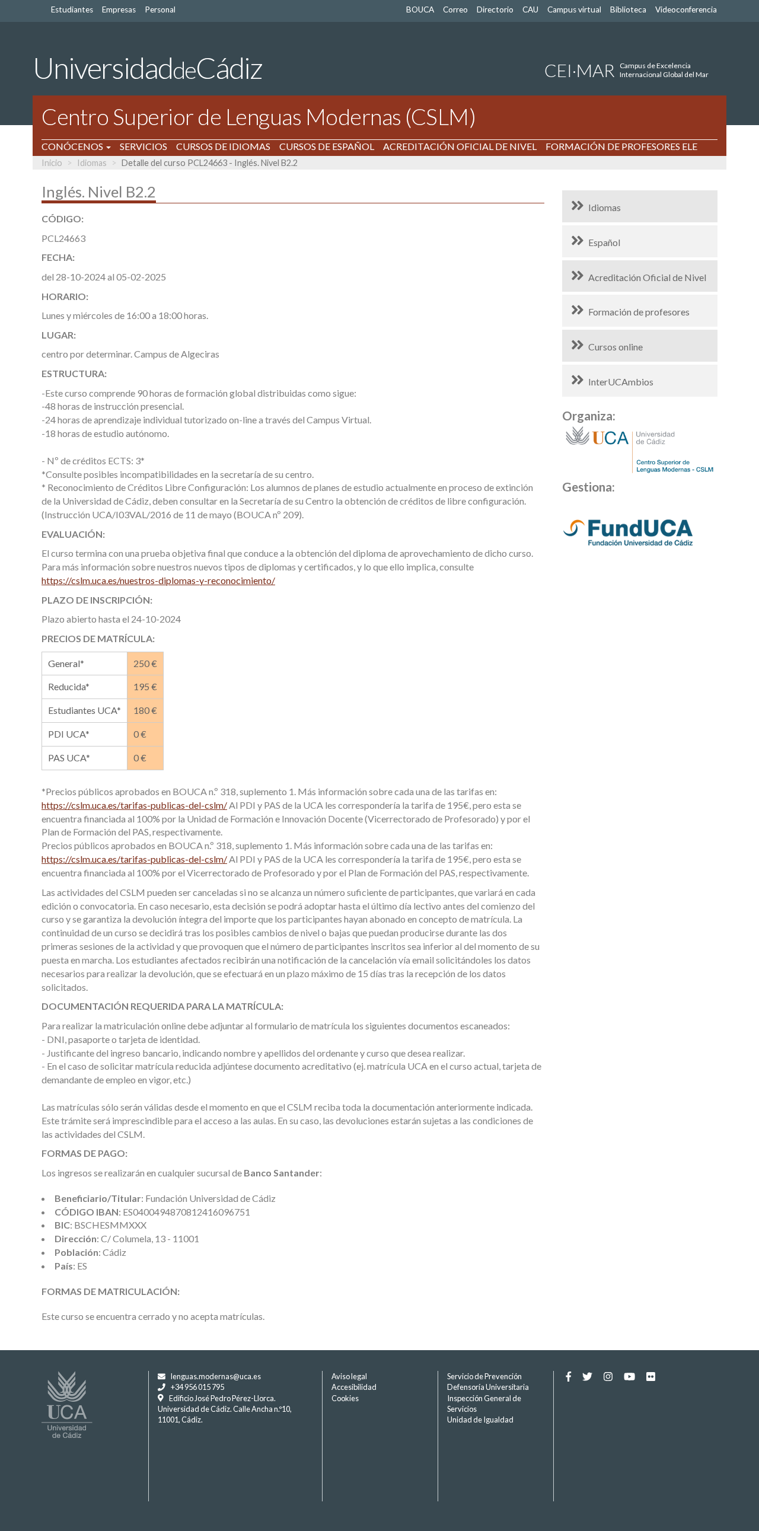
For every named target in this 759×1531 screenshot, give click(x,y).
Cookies (345, 1398)
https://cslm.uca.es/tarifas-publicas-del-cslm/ (134, 805)
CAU (530, 9)
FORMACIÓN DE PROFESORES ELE (621, 146)
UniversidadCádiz (147, 67)
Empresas (119, 9)
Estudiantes (72, 9)
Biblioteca (628, 9)
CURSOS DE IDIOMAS (223, 146)
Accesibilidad (354, 1387)
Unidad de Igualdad (480, 1419)
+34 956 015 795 (197, 1387)
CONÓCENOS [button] (73, 146)
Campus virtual (574, 9)
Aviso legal (349, 1376)
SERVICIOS (143, 146)
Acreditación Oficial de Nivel (647, 277)
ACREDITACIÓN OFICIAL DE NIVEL (460, 146)
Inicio (52, 163)
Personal (160, 9)
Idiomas (92, 163)
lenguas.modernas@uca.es (216, 1376)
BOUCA (420, 9)
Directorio (495, 9)
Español (604, 242)
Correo (455, 9)
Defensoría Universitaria (488, 1387)
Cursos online (615, 346)
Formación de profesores (639, 311)
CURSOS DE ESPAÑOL (326, 146)
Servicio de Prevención (484, 1376)
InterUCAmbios (620, 381)
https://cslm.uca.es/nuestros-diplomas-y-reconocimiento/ (158, 580)
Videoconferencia (686, 9)
